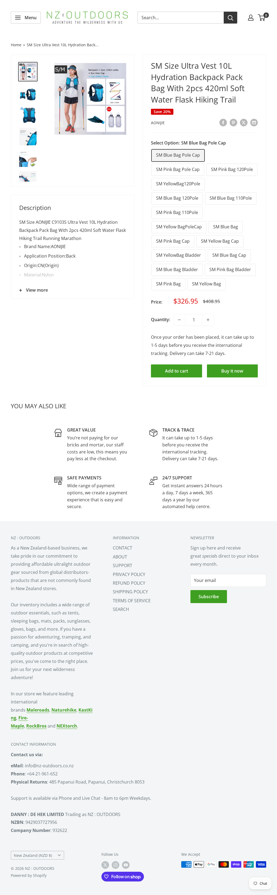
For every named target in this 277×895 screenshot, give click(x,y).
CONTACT (122, 548)
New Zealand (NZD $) (33, 855)
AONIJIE (158, 122)
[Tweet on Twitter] (244, 122)
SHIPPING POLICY (130, 592)
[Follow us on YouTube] (126, 865)
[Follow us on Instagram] (115, 865)
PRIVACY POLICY (129, 574)
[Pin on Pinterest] (233, 122)
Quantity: (160, 320)
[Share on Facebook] (223, 122)
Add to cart (176, 371)
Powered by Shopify (29, 875)
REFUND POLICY (129, 583)
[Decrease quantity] (179, 319)
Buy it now (232, 371)
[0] (261, 17)
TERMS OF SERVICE (132, 601)
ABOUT (120, 557)
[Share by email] (254, 122)
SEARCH (121, 609)
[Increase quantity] (208, 319)
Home (16, 44)
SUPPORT (122, 565)
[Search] (230, 18)
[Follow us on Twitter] (105, 865)
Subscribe (209, 597)
